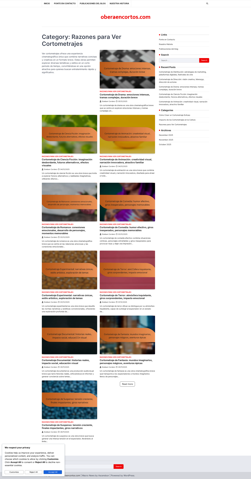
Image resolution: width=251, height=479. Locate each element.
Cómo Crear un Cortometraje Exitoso (174, 115)
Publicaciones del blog (93, 3)
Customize (14, 472)
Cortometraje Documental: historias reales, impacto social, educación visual (66, 362)
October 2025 (165, 144)
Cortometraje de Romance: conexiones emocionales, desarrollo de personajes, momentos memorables (63, 230)
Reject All (34, 472)
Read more (127, 384)
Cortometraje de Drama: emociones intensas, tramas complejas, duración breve (125, 96)
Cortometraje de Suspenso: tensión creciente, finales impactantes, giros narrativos (67, 426)
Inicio (47, 3)
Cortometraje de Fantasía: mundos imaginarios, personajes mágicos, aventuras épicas (126, 362)
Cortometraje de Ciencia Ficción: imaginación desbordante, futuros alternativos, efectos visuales (67, 162)
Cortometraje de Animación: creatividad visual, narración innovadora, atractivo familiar (126, 161)
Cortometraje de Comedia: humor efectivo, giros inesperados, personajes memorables (126, 229)
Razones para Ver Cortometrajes (115, 91)
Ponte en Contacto (65, 3)
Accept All (52, 472)
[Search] (207, 3)
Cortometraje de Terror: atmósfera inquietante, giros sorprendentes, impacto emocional (126, 297)
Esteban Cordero (108, 101)
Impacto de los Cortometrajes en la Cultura (177, 120)
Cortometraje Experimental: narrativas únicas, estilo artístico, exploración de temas (67, 297)
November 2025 (166, 139)
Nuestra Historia (119, 3)
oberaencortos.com (125, 17)
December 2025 (166, 135)
